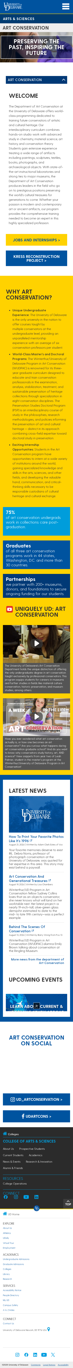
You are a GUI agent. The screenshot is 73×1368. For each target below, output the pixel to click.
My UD (6, 1300)
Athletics (7, 1233)
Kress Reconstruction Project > (36, 258)
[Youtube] (44, 1356)
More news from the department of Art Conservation (37, 961)
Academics (35, 1155)
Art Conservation (25, 80)
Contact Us (8, 1323)
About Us (8, 1148)
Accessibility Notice (12, 1290)
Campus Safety (10, 1305)
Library (6, 1274)
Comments (35, 1365)
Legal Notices (49, 1365)
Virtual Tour (8, 1243)
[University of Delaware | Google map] (48, 1330)
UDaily (6, 1238)
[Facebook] (26, 1356)
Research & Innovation (39, 1161)
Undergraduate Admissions (16, 1259)
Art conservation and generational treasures (28, 878)
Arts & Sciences (18, 19)
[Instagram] (17, 1356)
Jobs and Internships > (36, 239)
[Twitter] (53, 1356)
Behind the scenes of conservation (27, 929)
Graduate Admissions (13, 1264)
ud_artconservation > (38, 1099)
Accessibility (63, 1365)
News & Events (11, 1161)
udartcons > (38, 1116)
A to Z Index (8, 1310)
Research (7, 1279)
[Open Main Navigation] (65, 6)
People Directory (11, 1295)
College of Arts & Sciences (29, 1141)
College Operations (15, 1183)
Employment (9, 1248)
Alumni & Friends (13, 1168)
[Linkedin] (35, 1356)
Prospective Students (32, 1148)
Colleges (7, 1269)
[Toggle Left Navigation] (63, 80)
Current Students (13, 1155)
